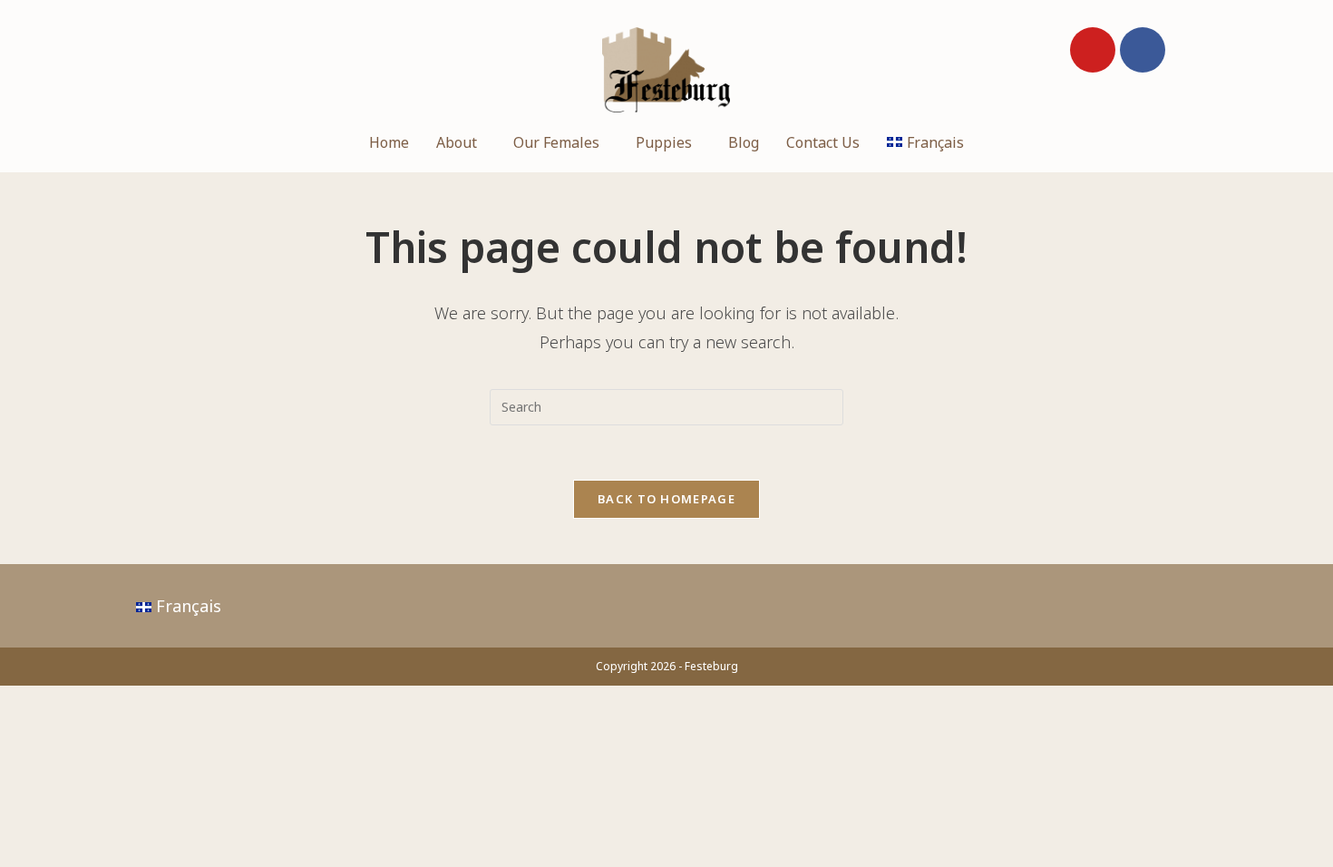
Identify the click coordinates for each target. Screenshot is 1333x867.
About (456, 142)
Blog (743, 142)
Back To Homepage (666, 499)
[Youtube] (1092, 50)
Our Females (556, 142)
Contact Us (823, 142)
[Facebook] (1142, 50)
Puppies (664, 142)
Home (389, 142)
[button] (461, 142)
